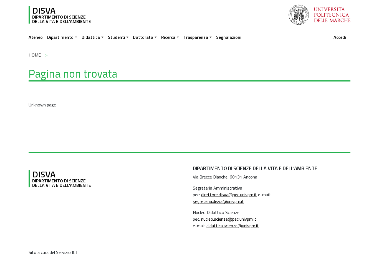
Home (35, 55)
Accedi (339, 37)
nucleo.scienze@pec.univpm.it (228, 219)
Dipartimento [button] (60, 37)
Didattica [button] (91, 37)
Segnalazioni (228, 37)
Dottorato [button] (143, 37)
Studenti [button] (116, 37)
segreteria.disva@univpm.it (218, 201)
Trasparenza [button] (195, 37)
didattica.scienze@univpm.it (232, 225)
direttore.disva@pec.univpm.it (229, 194)
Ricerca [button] (168, 37)
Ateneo (36, 37)
